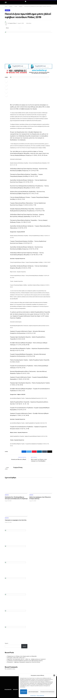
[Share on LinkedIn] (17, 28)
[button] (54, 675)
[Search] (51, 2)
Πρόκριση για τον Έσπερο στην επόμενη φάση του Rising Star (22, 656)
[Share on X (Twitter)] (13, 28)
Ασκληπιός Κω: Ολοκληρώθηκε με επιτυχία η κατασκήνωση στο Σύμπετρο (16, 497)
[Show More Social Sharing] (20, 28)
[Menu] (6, 2)
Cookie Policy (33, 695)
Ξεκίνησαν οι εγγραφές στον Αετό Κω (15, 520)
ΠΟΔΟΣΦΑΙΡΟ (8, 689)
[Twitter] (6, 84)
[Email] (6, 95)
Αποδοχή (23, 691)
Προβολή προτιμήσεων (47, 691)
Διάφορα (7, 10)
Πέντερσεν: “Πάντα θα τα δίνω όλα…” (16, 657)
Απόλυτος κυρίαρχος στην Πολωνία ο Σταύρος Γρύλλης (40, 497)
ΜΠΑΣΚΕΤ (15, 689)
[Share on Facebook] (11, 28)
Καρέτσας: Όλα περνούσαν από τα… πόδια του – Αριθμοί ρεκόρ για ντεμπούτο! (26, 659)
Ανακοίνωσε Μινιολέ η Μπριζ (18, 459)
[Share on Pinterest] (15, 28)
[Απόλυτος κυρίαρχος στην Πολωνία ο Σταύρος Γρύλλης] (40, 486)
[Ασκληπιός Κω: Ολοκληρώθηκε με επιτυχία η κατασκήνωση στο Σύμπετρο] (16, 486)
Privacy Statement (40, 695)
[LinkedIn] (6, 88)
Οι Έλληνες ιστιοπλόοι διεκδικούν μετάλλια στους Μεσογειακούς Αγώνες (25, 660)
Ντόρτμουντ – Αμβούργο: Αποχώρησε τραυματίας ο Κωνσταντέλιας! (23, 662)
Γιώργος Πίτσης (12, 23)
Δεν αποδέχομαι (33, 691)
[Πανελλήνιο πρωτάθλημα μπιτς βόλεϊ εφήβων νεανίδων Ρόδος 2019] (28, 47)
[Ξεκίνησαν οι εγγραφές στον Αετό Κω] (16, 509)
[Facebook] (6, 81)
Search (6, 643)
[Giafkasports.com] (28, 2)
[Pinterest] (6, 91)
